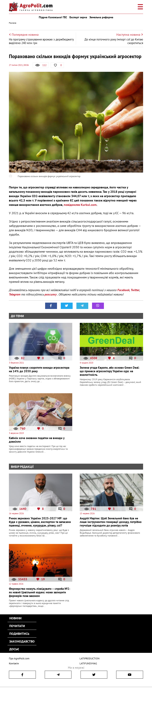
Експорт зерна (78, 17)
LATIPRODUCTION (90, 658)
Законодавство (22, 641)
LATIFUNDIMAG (88, 663)
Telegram (14, 294)
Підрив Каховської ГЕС (53, 17)
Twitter (135, 290)
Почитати (17, 626)
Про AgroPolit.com (19, 658)
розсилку (51, 294)
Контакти (14, 663)
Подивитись (19, 634)
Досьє (14, 649)
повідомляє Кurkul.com (80, 205)
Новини (15, 618)
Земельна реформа (101, 17)
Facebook (123, 290)
